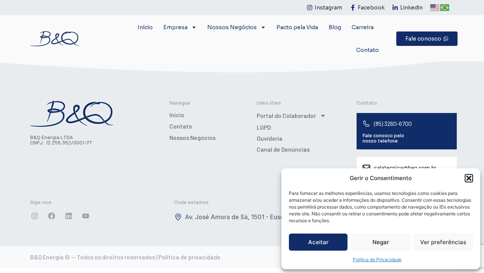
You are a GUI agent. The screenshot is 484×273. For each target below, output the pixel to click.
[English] (435, 7)
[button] (469, 178)
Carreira (363, 27)
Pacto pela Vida (297, 27)
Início (145, 27)
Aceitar (318, 242)
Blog (335, 27)
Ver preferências (443, 242)
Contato (367, 50)
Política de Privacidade (377, 259)
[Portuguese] (445, 7)
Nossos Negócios (192, 137)
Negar (380, 242)
